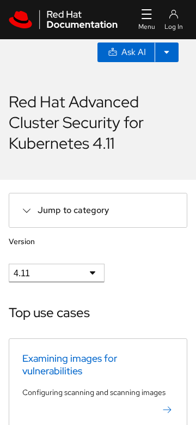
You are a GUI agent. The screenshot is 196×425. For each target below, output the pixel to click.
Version (22, 241)
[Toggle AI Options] (167, 52)
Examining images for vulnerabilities (69, 364)
